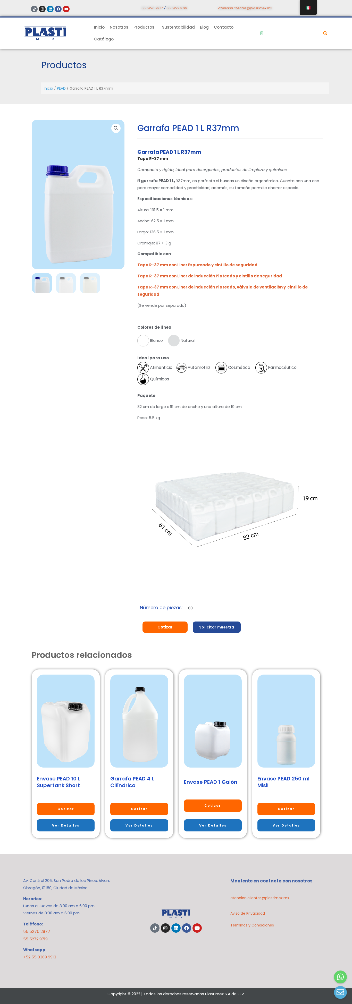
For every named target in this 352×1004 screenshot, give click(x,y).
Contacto (223, 27)
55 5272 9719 (176, 8)
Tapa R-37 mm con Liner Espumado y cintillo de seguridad (197, 265)
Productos (143, 27)
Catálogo (104, 39)
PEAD (61, 88)
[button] (116, 128)
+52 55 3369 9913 (39, 957)
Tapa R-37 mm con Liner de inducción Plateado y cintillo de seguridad (209, 276)
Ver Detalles (65, 825)
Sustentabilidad (178, 27)
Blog (204, 27)
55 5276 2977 (152, 8)
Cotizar (164, 627)
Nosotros (119, 27)
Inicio (99, 27)
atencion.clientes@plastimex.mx (245, 8)
